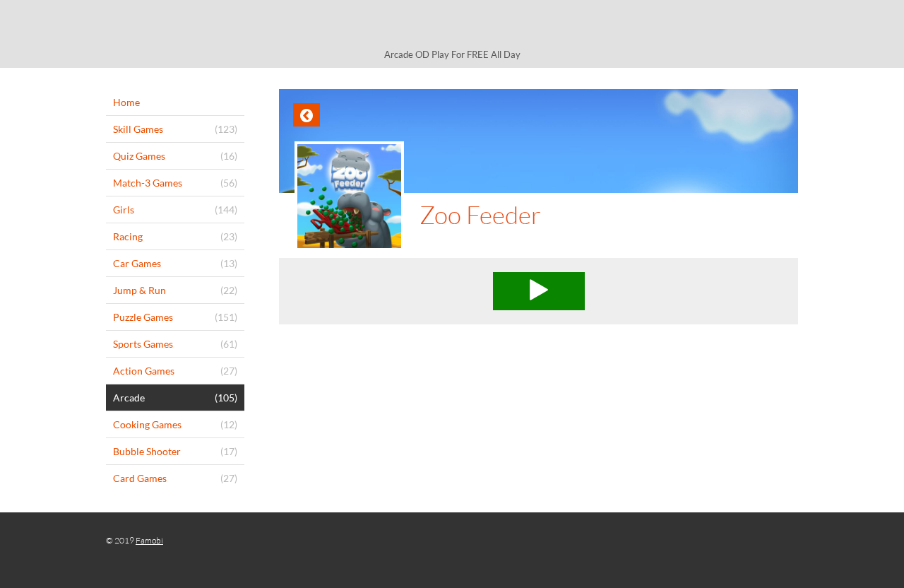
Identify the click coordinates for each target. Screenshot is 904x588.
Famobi (149, 540)
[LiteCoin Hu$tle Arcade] (452, 26)
